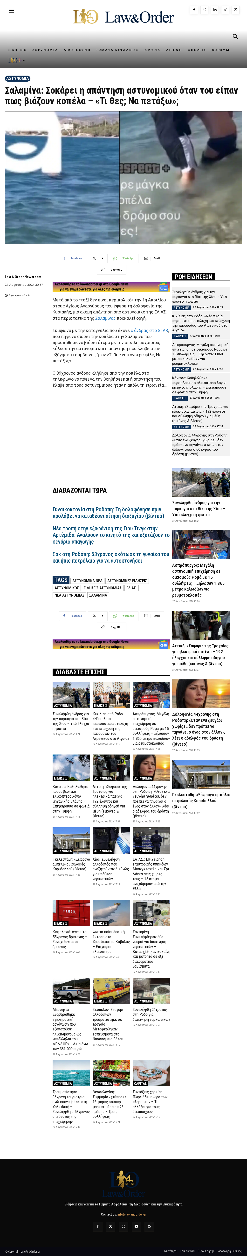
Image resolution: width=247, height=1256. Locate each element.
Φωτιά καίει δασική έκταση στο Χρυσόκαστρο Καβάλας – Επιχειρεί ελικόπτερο (111, 941)
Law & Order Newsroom (23, 277)
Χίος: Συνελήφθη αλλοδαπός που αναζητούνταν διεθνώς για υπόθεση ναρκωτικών (111, 869)
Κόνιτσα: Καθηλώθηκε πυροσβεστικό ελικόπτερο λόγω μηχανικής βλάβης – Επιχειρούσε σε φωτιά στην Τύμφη (71, 798)
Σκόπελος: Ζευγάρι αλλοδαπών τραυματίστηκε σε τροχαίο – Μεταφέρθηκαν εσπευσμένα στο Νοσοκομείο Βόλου (108, 1024)
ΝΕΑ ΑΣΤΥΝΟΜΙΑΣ (69, 595)
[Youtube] (136, 1226)
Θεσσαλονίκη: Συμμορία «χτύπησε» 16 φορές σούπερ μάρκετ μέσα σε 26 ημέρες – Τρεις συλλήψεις (109, 1104)
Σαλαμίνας (105, 318)
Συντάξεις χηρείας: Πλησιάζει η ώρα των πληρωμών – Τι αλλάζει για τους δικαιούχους (150, 1101)
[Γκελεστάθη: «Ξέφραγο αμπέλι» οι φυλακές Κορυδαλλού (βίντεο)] (71, 840)
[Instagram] (204, 10)
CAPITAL (140, 1084)
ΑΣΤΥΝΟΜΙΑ (17, 78)
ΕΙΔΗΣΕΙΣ (100, 706)
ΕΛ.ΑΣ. (131, 588)
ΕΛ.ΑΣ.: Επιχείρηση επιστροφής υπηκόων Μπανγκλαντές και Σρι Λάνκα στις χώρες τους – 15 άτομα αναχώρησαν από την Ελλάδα (151, 874)
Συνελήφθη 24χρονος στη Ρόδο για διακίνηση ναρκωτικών (151, 1014)
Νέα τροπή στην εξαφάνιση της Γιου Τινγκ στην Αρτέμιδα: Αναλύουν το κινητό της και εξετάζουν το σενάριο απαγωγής (111, 535)
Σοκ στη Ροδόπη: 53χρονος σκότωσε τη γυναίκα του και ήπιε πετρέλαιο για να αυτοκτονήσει (111, 557)
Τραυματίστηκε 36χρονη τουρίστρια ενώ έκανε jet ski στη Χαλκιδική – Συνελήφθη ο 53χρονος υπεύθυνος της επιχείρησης (71, 1106)
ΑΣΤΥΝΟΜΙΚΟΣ (67, 588)
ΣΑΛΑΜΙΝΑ (98, 595)
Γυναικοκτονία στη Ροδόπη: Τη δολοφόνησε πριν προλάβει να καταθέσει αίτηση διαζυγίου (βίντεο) (108, 513)
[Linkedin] (215, 10)
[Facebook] (194, 10)
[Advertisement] (111, 434)
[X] (236, 10)
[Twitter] (110, 1226)
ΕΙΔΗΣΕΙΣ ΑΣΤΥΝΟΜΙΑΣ (103, 588)
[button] (235, 37)
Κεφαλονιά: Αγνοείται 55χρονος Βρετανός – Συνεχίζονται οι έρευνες (70, 939)
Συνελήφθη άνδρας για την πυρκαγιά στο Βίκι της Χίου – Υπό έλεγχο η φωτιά (71, 721)
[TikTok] (225, 10)
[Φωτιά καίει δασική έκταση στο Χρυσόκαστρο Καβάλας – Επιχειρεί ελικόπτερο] (111, 913)
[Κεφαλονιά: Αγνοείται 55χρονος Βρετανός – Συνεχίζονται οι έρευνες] (71, 913)
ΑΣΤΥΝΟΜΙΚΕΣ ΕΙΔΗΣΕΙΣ (127, 580)
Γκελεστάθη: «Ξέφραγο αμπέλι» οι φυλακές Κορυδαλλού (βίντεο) (71, 864)
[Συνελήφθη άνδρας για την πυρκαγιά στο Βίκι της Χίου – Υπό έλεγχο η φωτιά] (71, 695)
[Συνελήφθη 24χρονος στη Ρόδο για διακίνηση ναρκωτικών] (151, 991)
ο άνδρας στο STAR (149, 330)
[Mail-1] (149, 1226)
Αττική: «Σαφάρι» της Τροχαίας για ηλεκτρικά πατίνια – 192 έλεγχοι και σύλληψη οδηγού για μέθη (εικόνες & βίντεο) (110, 801)
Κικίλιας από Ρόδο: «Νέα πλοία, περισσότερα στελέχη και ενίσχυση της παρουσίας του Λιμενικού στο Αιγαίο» (111, 726)
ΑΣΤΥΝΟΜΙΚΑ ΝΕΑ (87, 580)
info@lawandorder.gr (131, 1214)
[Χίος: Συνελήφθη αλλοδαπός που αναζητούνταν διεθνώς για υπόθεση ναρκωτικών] (111, 840)
